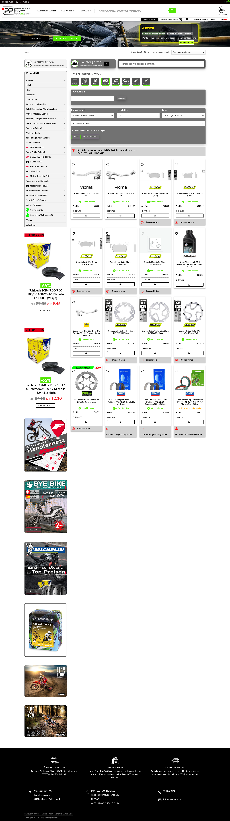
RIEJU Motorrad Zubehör (37, 190)
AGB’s (51, 814)
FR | (222, 19)
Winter (29, 220)
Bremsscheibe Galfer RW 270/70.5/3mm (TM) (189, 332)
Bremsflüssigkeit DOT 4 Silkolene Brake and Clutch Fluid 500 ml (189, 264)
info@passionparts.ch (173, 799)
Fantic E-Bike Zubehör (36, 152)
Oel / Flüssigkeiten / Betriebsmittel (41, 109)
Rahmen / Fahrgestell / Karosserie (41, 118)
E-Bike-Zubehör (33, 142)
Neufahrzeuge (44, 11)
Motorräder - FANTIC (39, 176)
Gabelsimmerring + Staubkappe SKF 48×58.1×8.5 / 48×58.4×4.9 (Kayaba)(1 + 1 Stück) (189, 402)
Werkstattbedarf (33, 133)
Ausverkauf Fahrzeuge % (41, 215)
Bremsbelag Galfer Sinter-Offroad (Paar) (87, 263)
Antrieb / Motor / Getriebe (38, 114)
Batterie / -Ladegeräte (36, 104)
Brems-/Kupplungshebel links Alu (86, 194)
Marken (44, 814)
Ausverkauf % (36, 210)
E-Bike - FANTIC (37, 147)
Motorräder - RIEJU (39, 186)
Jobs (71, 814)
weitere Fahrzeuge (34, 205)
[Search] (172, 10)
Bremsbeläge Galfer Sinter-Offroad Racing (155, 263)
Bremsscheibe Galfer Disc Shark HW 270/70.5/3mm (155, 332)
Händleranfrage (31, 814)
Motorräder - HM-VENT (36, 195)
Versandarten (61, 814)
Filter (28, 90)
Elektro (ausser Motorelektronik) (41, 123)
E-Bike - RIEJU (36, 162)
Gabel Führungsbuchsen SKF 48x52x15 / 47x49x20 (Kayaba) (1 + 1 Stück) (121, 402)
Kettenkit (30, 95)
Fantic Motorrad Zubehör (37, 181)
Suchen (121, 98)
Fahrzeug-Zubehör (34, 128)
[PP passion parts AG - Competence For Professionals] (16, 11)
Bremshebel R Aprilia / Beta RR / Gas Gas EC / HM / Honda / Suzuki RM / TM (86, 333)
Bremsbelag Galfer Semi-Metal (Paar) (155, 194)
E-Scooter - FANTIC (39, 166)
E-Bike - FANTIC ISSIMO (40, 157)
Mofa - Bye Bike (33, 171)
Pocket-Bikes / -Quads (36, 200)
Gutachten (31, 225)
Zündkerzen (31, 99)
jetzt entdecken (186, 42)
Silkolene (84, 11)
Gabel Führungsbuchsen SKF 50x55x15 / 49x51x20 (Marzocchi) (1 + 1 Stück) (155, 402)
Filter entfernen (90, 137)
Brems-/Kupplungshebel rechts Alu (121, 194)
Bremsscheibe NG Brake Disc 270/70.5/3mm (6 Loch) (86, 401)
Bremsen (29, 80)
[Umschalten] (65, 80)
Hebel (28, 85)
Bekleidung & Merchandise (38, 138)
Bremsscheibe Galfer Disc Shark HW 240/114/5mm (121, 332)
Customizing (67, 11)
